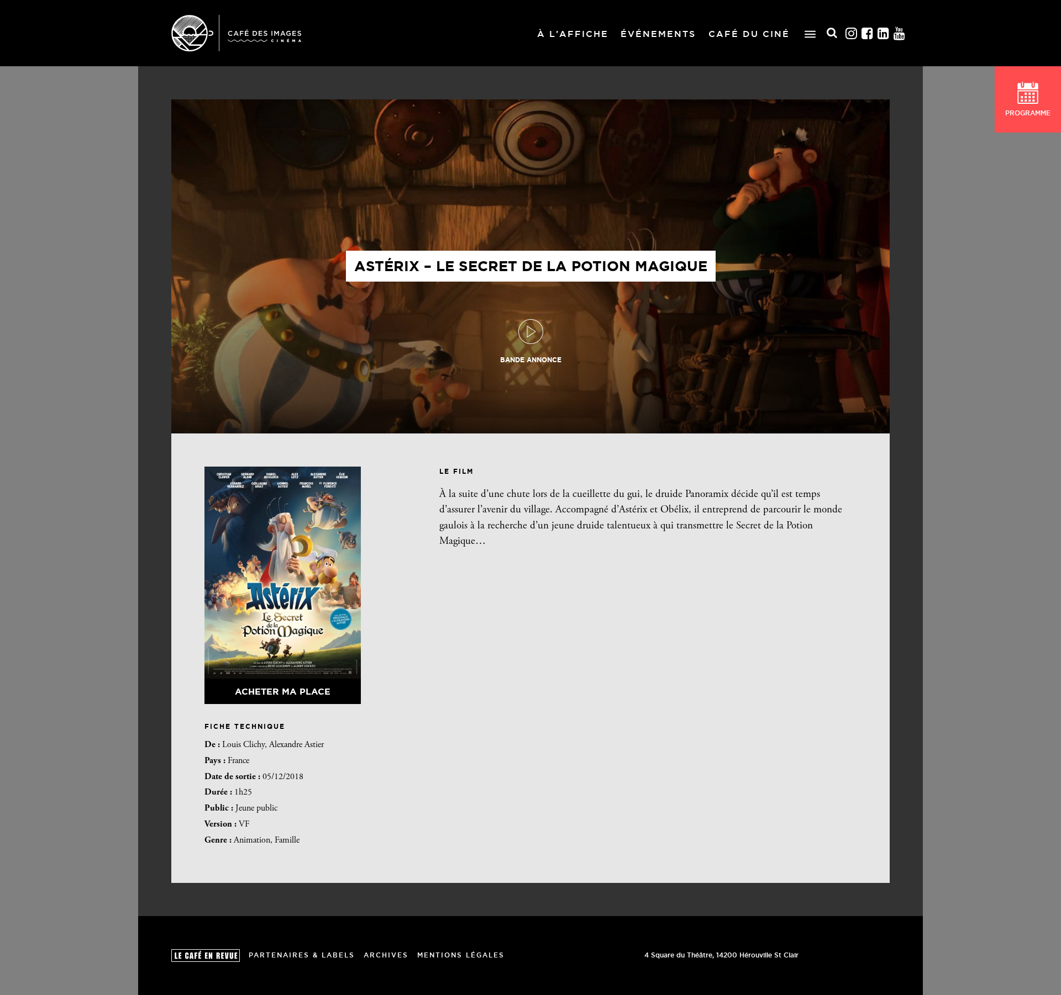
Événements (658, 34)
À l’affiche (572, 34)
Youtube (899, 33)
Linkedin (883, 33)
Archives (386, 955)
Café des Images (236, 33)
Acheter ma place (282, 691)
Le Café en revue (205, 955)
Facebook (867, 33)
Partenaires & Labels (302, 955)
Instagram (851, 33)
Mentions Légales (461, 955)
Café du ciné (749, 34)
